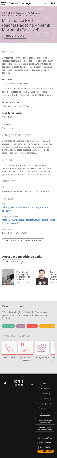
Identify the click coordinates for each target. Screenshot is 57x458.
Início (45, 384)
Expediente (45, 447)
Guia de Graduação (20, 3)
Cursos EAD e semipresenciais (45, 429)
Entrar (53, 3)
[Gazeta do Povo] (18, 383)
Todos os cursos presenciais (45, 422)
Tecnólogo (45, 409)
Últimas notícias (45, 438)
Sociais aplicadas (45, 404)
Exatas (45, 394)
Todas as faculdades (45, 415)
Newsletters (45, 451)
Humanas (45, 399)
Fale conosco (45, 443)
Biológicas (45, 389)
